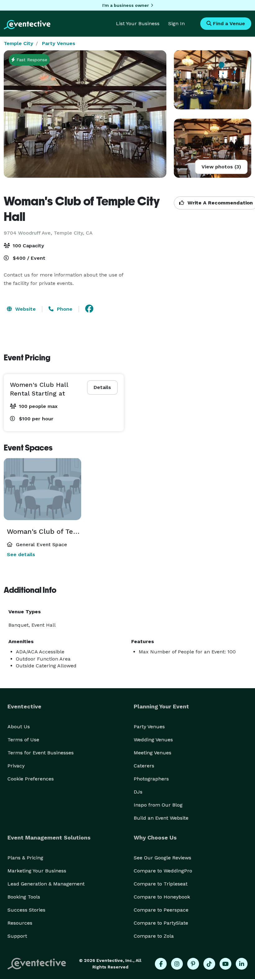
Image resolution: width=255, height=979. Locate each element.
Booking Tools (23, 897)
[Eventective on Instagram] (177, 964)
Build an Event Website (161, 818)
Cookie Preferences (30, 779)
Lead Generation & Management (46, 884)
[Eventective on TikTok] (209, 964)
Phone (63, 309)
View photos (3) (221, 167)
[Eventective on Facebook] (161, 964)
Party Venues (58, 43)
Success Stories (26, 910)
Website (25, 309)
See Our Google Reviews (162, 858)
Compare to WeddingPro (163, 871)
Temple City (18, 43)
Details (102, 387)
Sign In (176, 23)
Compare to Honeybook (162, 897)
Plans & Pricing (25, 858)
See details (21, 554)
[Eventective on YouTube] (225, 964)
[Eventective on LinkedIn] (242, 964)
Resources (19, 923)
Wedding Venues (153, 740)
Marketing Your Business (36, 871)
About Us (18, 727)
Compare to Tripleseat (161, 884)
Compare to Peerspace (161, 910)
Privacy (16, 766)
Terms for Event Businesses (40, 753)
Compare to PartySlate (161, 923)
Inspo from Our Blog (158, 805)
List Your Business (138, 23)
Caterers (144, 766)
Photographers (151, 779)
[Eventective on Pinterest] (193, 964)
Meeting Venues (152, 753)
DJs (138, 792)
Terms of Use (23, 740)
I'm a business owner (125, 5)
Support (17, 936)
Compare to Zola (154, 936)
